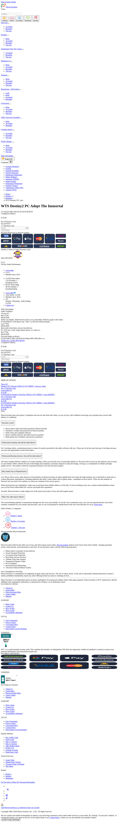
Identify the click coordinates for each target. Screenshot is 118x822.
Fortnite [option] (4, 35)
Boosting (9, 29)
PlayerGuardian (62, 545)
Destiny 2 (9, 196)
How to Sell (10, 610)
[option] (61, 167)
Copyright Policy (12, 625)
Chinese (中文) (11, 190)
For (2, 222)
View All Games (7, 156)
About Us (9, 588)
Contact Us (10, 606)
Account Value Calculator (15, 764)
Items (7, 39)
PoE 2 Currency (11, 744)
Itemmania (9, 778)
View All (4, 384)
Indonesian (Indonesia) (14, 175)
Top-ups (9, 31)
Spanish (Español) (12, 171)
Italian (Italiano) (11, 177)
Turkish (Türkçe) (12, 186)
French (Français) (12, 173)
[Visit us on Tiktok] (7, 799)
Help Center (10, 604)
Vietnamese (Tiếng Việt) (14, 188)
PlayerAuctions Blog (13, 592)
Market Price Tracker (13, 762)
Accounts (9, 27)
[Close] (11, 162)
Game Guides (11, 594)
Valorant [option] (4, 75)
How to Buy (10, 608)
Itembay (8, 776)
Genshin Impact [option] (7, 129)
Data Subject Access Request (16, 629)
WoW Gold (10, 740)
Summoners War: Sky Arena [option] (11, 49)
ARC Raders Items (12, 746)
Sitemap (8, 596)
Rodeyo (8, 774)
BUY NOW (5, 230)
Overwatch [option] (5, 103)
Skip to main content (8, 2)
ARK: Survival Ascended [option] (10, 117)
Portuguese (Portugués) (14, 184)
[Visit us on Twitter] (8, 791)
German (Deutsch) (12, 167)
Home (8, 194)
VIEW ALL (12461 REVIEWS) (13, 340)
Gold (7, 93)
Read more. (98, 505)
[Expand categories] (9, 23)
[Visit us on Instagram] (7, 796)
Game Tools (10, 760)
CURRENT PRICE (8, 214)
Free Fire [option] (4, 23)
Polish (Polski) (11, 181)
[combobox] (11, 14)
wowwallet (10, 270)
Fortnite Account (12, 750)
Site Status (9, 766)
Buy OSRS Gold (12, 738)
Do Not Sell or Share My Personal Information (18, 782)
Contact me (10, 305)
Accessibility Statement (14, 613)
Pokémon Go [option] (6, 61)
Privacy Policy (11, 622)
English (8, 169)
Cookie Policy (11, 627)
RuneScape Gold (12, 752)
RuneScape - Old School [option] (10, 89)
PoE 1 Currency (11, 742)
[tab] (5, 19)
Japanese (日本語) (12, 179)
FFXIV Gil (10, 748)
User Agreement (11, 620)
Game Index (10, 590)
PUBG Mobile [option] (6, 141)
